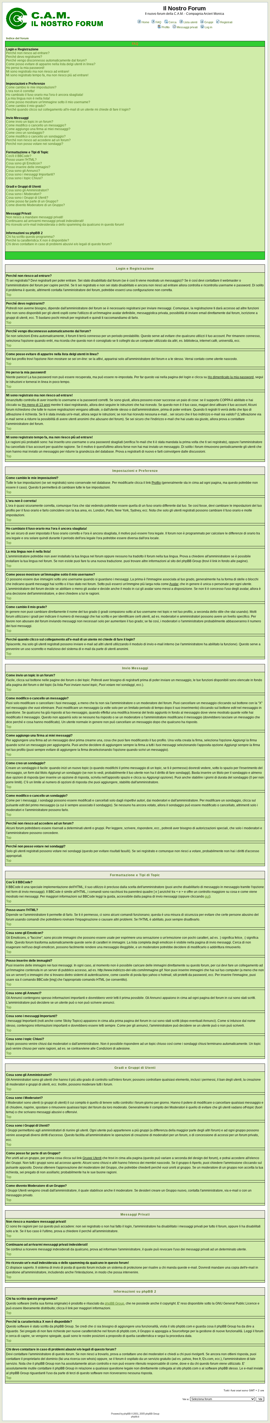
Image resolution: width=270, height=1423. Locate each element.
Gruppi (208, 22)
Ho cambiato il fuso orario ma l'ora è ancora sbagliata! (44, 95)
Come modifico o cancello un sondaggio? (36, 136)
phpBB (127, 1413)
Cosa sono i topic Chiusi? (24, 178)
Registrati (226, 22)
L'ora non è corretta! (20, 91)
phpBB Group (114, 1303)
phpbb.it (135, 1416)
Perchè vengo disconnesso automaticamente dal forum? (46, 60)
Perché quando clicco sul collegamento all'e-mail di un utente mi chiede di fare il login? (68, 109)
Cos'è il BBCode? (18, 156)
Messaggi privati (187, 27)
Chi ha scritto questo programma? (30, 237)
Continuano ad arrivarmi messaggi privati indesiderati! (45, 221)
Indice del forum (17, 38)
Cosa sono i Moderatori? (23, 194)
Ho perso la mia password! (25, 68)
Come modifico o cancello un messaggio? (36, 125)
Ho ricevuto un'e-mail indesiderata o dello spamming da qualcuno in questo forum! (65, 224)
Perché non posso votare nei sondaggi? (34, 144)
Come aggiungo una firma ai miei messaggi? (38, 129)
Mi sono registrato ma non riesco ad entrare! (37, 71)
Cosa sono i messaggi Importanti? (30, 174)
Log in (208, 27)
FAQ (158, 22)
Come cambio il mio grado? (26, 106)
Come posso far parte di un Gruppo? (32, 201)
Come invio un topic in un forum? (29, 122)
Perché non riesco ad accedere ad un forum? (38, 140)
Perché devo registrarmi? (24, 57)
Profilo (166, 27)
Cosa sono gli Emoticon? (24, 163)
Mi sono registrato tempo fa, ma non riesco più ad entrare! (47, 75)
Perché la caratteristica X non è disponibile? (37, 240)
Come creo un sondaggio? (25, 133)
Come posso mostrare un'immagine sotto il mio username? (48, 102)
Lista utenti (190, 22)
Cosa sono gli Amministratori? (27, 190)
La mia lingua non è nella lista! (28, 98)
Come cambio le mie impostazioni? (31, 87)
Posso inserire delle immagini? (28, 167)
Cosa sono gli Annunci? (23, 171)
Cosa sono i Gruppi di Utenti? (27, 198)
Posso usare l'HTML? (21, 160)
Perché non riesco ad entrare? (28, 53)
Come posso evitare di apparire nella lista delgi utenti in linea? (50, 64)
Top (8, 295)
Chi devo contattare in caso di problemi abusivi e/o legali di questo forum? (59, 244)
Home (145, 22)
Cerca (172, 22)
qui (207, 896)
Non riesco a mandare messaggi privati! (34, 217)
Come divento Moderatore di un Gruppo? (35, 205)
